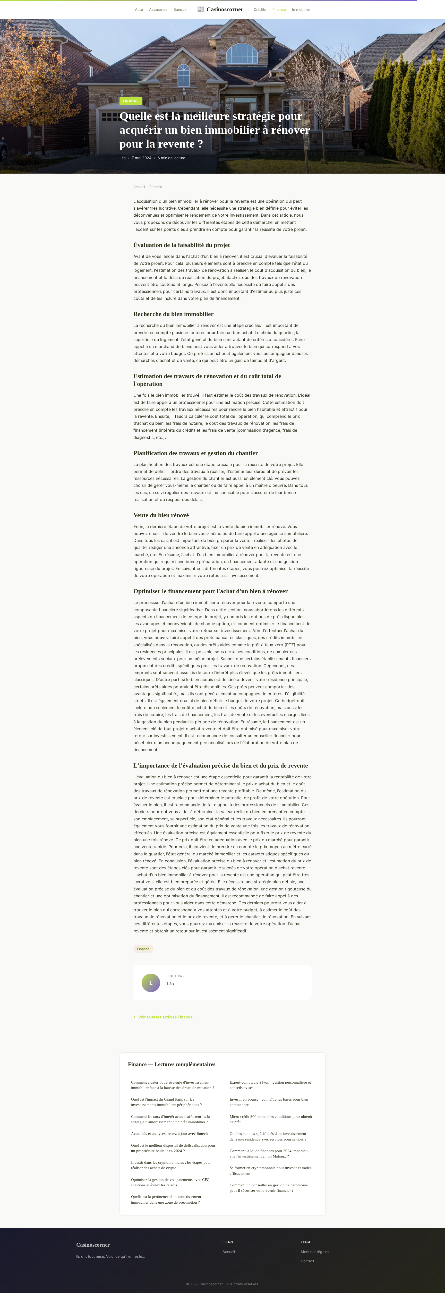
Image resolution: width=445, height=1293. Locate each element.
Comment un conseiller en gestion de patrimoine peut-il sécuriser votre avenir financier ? (269, 1188)
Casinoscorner (220, 9)
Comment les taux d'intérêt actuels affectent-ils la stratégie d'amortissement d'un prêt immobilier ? (170, 1119)
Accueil (139, 187)
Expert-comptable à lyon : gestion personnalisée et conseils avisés (270, 1085)
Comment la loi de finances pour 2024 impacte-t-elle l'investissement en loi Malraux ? (269, 1153)
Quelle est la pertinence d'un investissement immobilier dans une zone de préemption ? (166, 1199)
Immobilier (301, 9)
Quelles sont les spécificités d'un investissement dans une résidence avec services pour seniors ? (268, 1136)
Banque (180, 9)
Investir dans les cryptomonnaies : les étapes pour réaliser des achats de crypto (171, 1165)
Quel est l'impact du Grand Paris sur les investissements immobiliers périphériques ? (166, 1102)
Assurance (158, 9)
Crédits (260, 9)
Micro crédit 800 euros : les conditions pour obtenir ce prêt (271, 1119)
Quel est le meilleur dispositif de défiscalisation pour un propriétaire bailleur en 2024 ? (173, 1148)
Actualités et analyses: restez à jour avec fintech (169, 1133)
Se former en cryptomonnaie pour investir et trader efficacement (270, 1170)
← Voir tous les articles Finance (163, 1017)
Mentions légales (315, 1251)
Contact (307, 1261)
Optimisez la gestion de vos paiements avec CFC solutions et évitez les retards (170, 1182)
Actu (139, 9)
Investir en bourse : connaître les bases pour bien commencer (269, 1102)
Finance (279, 9)
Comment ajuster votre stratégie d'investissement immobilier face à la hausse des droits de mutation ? (172, 1085)
